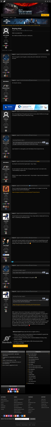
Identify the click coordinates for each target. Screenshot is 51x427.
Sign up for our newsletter (7, 418)
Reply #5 (14, 161)
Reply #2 (14, 80)
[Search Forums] (50, 1)
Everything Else (8, 25)
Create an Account (44, 402)
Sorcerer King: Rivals (17, 412)
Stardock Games (15, 25)
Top (48, 54)
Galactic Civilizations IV (18, 402)
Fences (2, 404)
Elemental (16, 400)
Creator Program (31, 409)
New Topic (45, 15)
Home (3, 25)
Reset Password (44, 405)
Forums (29, 412)
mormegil (6, 245)
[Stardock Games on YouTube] (12, 389)
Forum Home (5, 17)
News (29, 405)
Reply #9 (14, 265)
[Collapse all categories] (49, 353)
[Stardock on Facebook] (10, 389)
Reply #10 (14, 291)
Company (30, 397)
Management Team (32, 402)
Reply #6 (14, 185)
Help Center (43, 399)
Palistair (6, 119)
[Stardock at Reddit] (8, 391)
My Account (43, 400)
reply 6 (23, 296)
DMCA (30, 424)
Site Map (33, 424)
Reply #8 (14, 237)
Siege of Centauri (17, 410)
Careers (29, 404)
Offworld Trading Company (19, 409)
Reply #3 (14, 111)
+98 (6, 201)
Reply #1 (14, 54)
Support (43, 397)
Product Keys (43, 404)
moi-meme (6, 35)
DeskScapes (3, 405)
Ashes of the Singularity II (18, 399)
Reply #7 (14, 213)
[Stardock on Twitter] (7, 389)
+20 (6, 43)
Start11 (2, 402)
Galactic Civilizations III (35, 25)
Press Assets (30, 407)
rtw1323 (6, 221)
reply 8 (23, 270)
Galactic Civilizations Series (25, 25)
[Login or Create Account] (45, 1)
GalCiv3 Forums (29, 30)
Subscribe (32, 419)
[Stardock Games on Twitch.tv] (14, 389)
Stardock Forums (33, 185)
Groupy (2, 409)
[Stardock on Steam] (18, 389)
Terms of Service (24, 424)
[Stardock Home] (4, 1)
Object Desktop (4, 399)
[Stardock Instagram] (16, 389)
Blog (29, 400)
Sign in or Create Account (20, 346)
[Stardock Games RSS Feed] (17, 391)
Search (11, 17)
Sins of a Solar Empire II (18, 404)
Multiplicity (3, 407)
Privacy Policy (18, 424)
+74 (6, 251)
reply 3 (22, 140)
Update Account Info (45, 407)
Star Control (16, 405)
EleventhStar (6, 88)
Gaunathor (6, 62)
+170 (6, 70)
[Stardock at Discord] (11, 391)
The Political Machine (18, 407)
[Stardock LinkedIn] (15, 391)
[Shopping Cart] (48, 1)
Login (15, 17)
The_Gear (6, 193)
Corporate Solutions (4, 400)
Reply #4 (14, 135)
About (29, 399)
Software (3, 397)
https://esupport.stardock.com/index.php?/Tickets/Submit (26, 192)
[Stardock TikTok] (13, 391)
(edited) (38, 161)
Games (15, 397)
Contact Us (30, 410)
